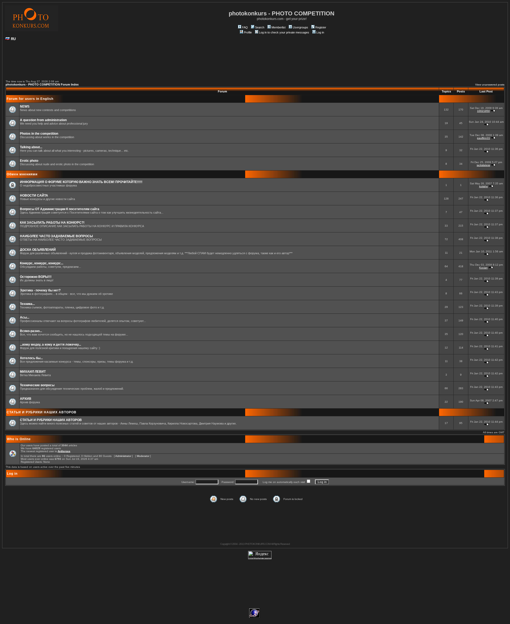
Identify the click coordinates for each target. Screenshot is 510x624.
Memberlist (278, 27)
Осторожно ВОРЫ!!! (36, 277)
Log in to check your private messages (284, 32)
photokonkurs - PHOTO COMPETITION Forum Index (42, 84)
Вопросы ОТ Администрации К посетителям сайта (59, 209)
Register (320, 27)
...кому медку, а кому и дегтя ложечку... (50, 344)
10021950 (483, 110)
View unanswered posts (489, 84)
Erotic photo (29, 161)
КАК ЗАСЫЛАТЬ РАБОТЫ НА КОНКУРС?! (52, 222)
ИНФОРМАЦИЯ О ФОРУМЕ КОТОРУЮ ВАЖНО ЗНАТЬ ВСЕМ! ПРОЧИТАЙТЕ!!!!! (81, 182)
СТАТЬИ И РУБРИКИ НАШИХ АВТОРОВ (41, 412)
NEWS (24, 106)
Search (259, 27)
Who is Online (19, 439)
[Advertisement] (255, 63)
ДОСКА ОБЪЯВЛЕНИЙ (38, 250)
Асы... (24, 317)
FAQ (245, 27)
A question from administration (43, 120)
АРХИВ (25, 399)
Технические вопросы (37, 385)
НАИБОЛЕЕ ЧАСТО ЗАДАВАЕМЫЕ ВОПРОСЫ (56, 236)
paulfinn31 (483, 138)
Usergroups (300, 27)
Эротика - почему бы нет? (40, 290)
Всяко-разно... (31, 331)
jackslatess (483, 165)
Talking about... (31, 147)
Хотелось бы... (31, 358)
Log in (320, 32)
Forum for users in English (30, 99)
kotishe (483, 186)
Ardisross (64, 451)
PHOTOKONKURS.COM (257, 543)
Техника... (27, 304)
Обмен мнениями (22, 174)
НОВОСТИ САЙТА (34, 195)
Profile (248, 32)
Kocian (483, 267)
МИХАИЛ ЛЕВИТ (33, 371)
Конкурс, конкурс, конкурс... (41, 263)
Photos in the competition (39, 133)
